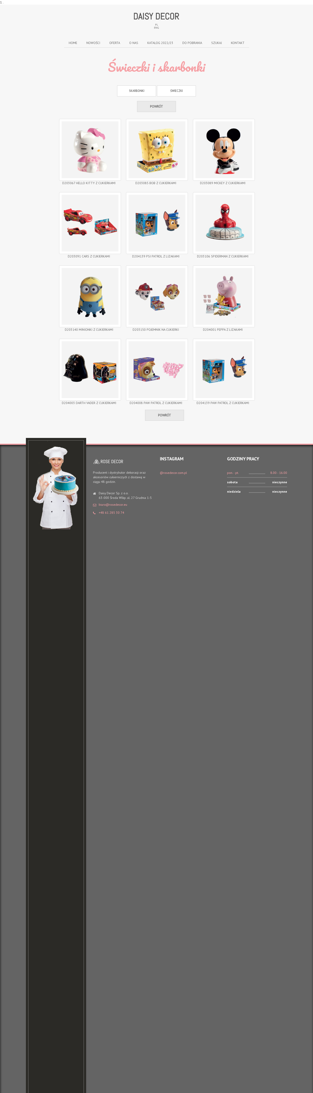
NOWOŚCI (93, 43)
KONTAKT (237, 43)
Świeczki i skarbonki (156, 67)
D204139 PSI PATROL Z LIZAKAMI (155, 256)
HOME (73, 43)
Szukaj (216, 43)
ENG (156, 27)
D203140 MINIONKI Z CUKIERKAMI (89, 330)
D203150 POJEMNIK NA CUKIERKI (156, 330)
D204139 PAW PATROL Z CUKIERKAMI (223, 403)
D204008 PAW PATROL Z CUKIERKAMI (156, 403)
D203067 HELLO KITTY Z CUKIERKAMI (88, 183)
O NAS (133, 43)
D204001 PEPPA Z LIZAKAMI (223, 330)
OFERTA (114, 43)
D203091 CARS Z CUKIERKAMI (89, 256)
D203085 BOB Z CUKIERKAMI (155, 183)
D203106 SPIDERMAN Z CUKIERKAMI (222, 256)
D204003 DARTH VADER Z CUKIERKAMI (89, 403)
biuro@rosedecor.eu (113, 505)
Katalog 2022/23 (160, 43)
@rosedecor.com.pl (173, 473)
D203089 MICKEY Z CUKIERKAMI (222, 183)
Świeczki (176, 91)
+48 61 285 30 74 (111, 513)
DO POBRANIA (192, 43)
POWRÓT (156, 106)
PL (156, 24)
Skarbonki (136, 91)
